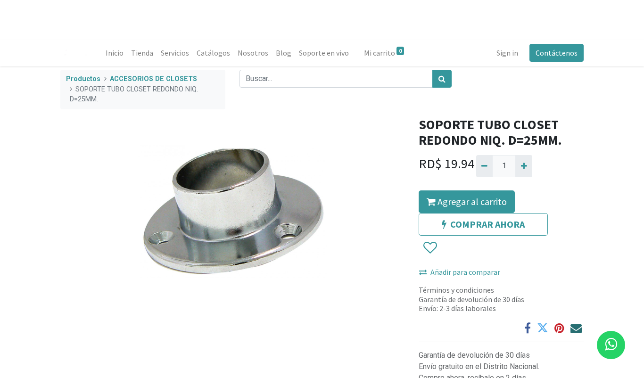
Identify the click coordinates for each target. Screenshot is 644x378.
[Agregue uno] (523, 166)
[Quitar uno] (484, 166)
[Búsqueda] (442, 79)
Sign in (507, 53)
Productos (83, 79)
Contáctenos (557, 53)
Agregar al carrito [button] (471, 201)
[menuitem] (114, 52)
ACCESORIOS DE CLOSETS (153, 79)
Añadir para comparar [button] (465, 272)
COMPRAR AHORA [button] (487, 224)
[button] (430, 248)
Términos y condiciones (456, 290)
